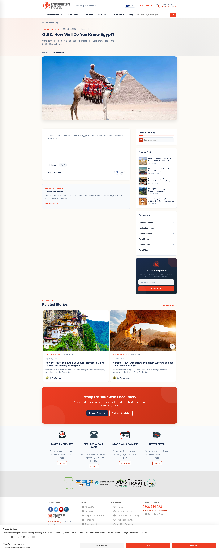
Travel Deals (117, 15)
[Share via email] (122, 172)
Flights (119, 507)
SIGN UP (157, 463)
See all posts (50, 203)
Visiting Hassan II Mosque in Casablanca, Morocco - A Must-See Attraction (159, 160)
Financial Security (124, 520)
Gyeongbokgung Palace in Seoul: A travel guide (158, 170)
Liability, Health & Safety (127, 515)
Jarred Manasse (57, 52)
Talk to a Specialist (121, 413)
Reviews (102, 15)
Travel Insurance (124, 511)
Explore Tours (95, 413)
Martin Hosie (57, 378)
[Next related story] (172, 346)
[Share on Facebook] (116, 172)
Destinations (53, 15)
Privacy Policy (55, 521)
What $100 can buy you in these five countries (158, 190)
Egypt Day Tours (155, 514)
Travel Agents (91, 524)
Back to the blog (51, 23)
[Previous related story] (46, 346)
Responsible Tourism (94, 515)
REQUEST (93, 466)
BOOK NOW (125, 463)
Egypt (63, 165)
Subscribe (156, 289)
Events (89, 15)
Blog (131, 15)
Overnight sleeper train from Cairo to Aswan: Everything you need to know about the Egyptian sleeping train (161, 180)
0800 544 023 (168, 6)
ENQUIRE (62, 463)
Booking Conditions (125, 524)
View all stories (167, 305)
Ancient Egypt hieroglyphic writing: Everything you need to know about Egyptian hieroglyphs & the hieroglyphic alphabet (160, 200)
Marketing (89, 520)
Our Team (89, 511)
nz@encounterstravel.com (155, 510)
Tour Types (72, 15)
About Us (89, 507)
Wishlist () (147, 6)
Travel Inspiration (51, 29)
